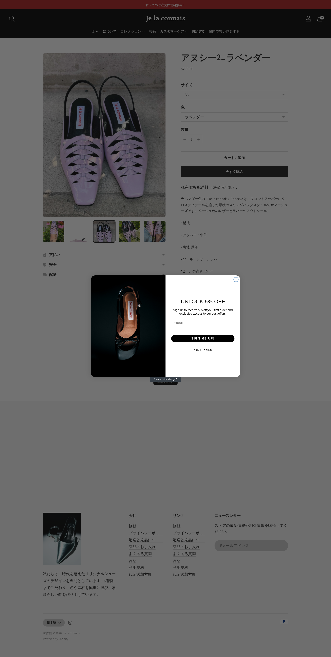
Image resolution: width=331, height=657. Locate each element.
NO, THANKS (203, 350)
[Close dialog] (236, 279)
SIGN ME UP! (203, 338)
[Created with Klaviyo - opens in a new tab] (165, 379)
